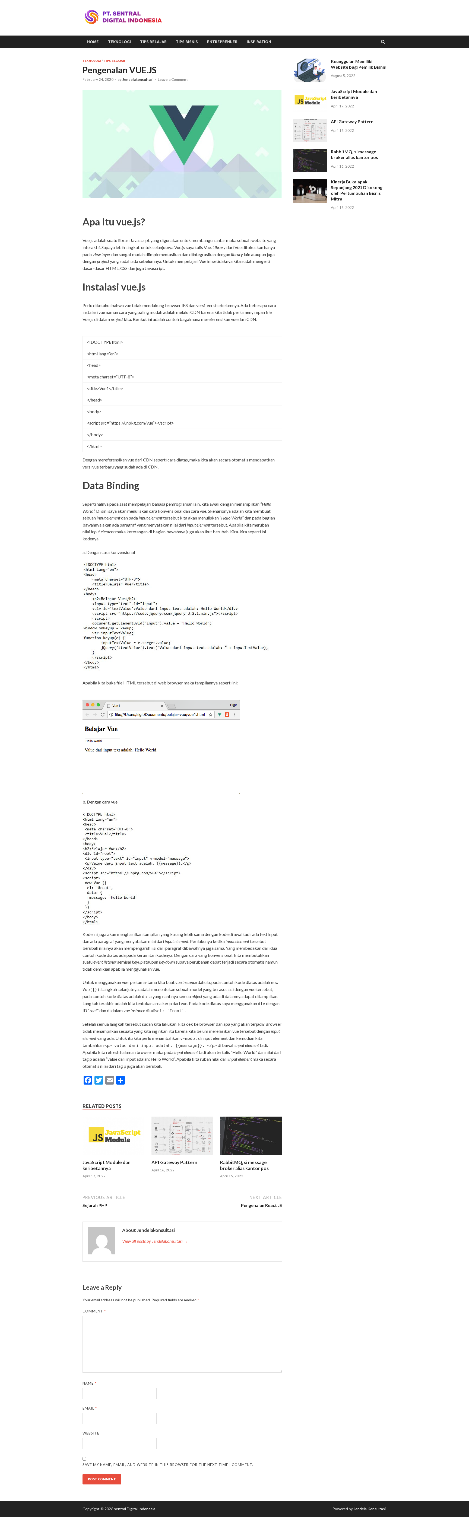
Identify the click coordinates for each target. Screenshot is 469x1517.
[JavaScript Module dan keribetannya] (113, 1156)
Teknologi (119, 42)
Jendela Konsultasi (370, 1508)
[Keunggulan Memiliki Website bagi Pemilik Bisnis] (310, 61)
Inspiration (259, 42)
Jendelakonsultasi (138, 79)
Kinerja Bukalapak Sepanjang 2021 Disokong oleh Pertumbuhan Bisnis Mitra (356, 190)
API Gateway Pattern (174, 1162)
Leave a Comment (173, 79)
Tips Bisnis (187, 42)
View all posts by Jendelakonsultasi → (155, 1241)
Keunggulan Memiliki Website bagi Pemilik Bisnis (358, 64)
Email (90, 1408)
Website (91, 1433)
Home (93, 42)
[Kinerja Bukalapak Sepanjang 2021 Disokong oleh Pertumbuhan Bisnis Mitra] (310, 182)
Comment (94, 1311)
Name (89, 1383)
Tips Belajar (153, 42)
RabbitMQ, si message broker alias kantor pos (244, 1165)
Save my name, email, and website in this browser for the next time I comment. (168, 1464)
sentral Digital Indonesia (134, 1508)
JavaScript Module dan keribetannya (107, 1165)
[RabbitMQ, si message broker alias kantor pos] (251, 1156)
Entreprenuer (222, 42)
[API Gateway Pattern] (182, 1156)
